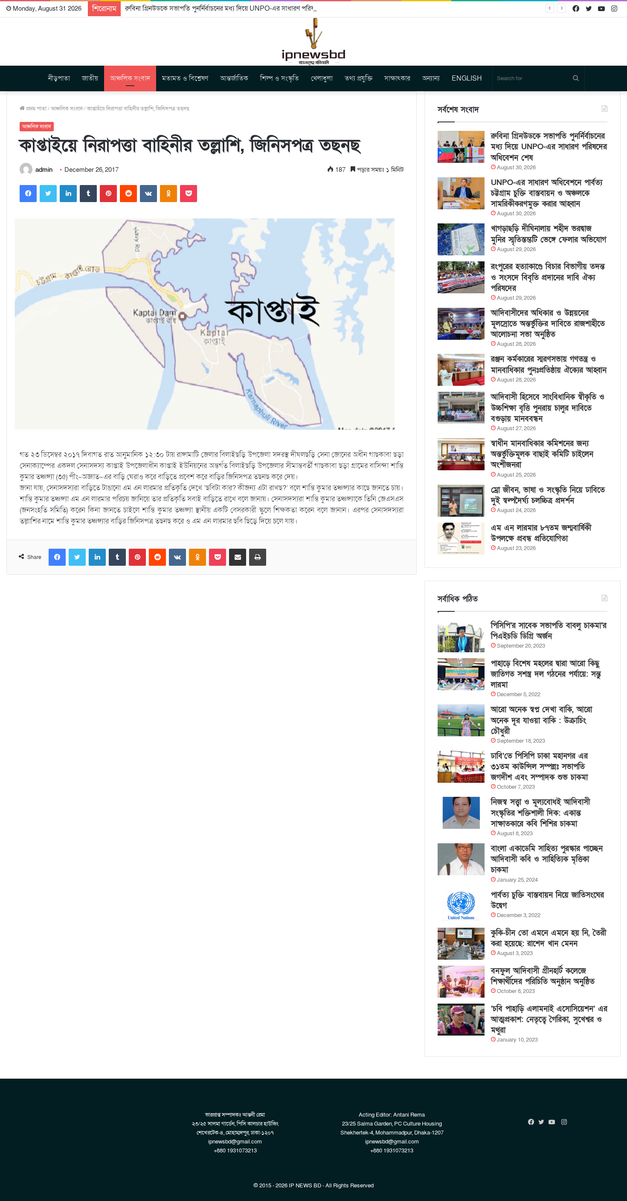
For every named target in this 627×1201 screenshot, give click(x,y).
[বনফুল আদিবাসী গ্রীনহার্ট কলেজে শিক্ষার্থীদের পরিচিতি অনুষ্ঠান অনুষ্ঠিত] (461, 982)
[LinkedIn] (68, 193)
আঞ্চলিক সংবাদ (130, 78)
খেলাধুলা (322, 78)
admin (43, 169)
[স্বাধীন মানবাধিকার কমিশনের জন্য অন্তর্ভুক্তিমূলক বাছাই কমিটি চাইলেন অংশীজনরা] (461, 454)
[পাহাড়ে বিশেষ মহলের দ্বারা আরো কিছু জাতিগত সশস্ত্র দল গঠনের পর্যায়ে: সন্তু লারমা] (461, 674)
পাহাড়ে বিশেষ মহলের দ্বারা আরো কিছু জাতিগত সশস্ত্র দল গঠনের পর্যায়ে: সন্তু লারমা (546, 674)
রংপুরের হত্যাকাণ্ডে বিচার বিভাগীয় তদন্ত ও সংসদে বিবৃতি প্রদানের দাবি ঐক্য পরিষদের (548, 277)
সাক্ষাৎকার (397, 78)
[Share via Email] (237, 557)
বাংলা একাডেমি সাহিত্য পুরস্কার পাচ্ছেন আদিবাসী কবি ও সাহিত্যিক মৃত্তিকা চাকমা (547, 859)
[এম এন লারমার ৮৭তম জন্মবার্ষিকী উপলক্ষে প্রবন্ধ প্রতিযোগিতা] (461, 539)
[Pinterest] (108, 193)
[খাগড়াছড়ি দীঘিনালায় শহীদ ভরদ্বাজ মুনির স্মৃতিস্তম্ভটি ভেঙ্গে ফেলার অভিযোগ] (461, 239)
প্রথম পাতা (35, 109)
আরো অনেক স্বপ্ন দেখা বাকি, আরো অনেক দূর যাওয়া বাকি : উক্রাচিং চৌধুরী (541, 720)
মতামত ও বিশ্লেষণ (185, 78)
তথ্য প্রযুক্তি (358, 78)
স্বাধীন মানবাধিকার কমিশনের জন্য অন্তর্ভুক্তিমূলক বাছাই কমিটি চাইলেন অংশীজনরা (542, 454)
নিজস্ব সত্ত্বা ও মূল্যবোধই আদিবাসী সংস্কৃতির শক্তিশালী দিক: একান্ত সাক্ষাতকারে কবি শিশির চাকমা (540, 812)
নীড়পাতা (59, 78)
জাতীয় (90, 78)
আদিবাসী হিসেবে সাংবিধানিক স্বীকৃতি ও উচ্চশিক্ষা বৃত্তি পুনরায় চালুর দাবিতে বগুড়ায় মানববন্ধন (547, 407)
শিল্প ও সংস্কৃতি (279, 78)
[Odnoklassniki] (168, 193)
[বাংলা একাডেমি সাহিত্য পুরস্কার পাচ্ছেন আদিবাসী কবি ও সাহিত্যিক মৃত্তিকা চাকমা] (461, 859)
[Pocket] (188, 193)
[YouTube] (554, 1122)
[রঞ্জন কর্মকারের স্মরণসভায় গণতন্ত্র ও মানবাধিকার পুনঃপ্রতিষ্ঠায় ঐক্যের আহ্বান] (461, 370)
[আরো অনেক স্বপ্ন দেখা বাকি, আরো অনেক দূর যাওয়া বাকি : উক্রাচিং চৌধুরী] (461, 720)
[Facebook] (28, 193)
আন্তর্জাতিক (234, 78)
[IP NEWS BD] (313, 41)
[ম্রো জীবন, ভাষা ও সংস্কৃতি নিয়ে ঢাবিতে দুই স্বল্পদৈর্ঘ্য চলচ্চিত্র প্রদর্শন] (461, 501)
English (467, 78)
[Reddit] (128, 193)
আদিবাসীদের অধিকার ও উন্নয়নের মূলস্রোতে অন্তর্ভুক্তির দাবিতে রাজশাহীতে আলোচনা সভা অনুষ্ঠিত (548, 323)
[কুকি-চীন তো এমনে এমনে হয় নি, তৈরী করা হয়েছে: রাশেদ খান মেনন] (461, 944)
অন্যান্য (431, 78)
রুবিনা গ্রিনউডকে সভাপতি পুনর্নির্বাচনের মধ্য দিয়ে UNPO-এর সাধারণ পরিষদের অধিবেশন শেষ (243, 8)
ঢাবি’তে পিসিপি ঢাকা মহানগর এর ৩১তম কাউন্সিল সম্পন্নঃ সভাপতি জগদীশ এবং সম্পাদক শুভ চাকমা (539, 766)
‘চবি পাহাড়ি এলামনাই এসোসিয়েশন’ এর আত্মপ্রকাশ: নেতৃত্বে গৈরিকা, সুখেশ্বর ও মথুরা (549, 1019)
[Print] (257, 557)
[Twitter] (48, 193)
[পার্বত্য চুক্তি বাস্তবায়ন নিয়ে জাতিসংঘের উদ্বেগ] (461, 906)
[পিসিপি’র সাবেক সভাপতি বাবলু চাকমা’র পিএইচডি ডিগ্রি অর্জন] (461, 636)
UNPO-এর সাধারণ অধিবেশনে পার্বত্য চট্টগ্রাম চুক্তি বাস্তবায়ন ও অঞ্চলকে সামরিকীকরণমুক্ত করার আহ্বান (546, 193)
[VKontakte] (148, 193)
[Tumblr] (88, 193)
